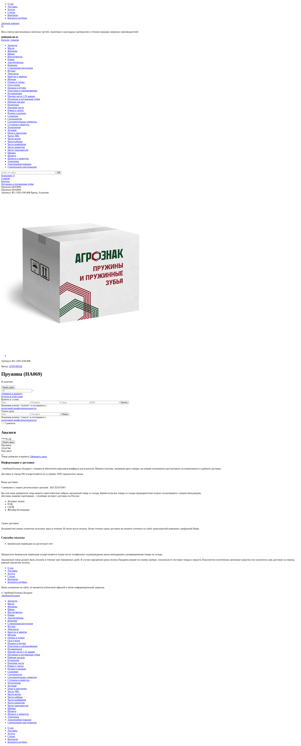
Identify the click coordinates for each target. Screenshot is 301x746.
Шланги (12, 155)
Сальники (13, 116)
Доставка (12, 6)
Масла (11, 48)
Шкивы (12, 152)
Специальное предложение (22, 167)
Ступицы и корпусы (18, 124)
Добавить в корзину (12, 393)
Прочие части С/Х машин (21, 96)
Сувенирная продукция (20, 68)
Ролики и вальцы (17, 113)
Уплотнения (14, 127)
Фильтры (12, 51)
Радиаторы (13, 104)
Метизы (12, 79)
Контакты (13, 15)
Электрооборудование (19, 164)
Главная (5, 178)
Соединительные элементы (22, 121)
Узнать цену (8, 387)
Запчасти (12, 45)
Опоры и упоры (16, 82)
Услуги (11, 9)
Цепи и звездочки (17, 133)
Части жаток (14, 138)
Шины (11, 53)
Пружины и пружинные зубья (24, 99)
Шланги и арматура (18, 158)
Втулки (11, 70)
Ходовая (12, 130)
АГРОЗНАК (15, 366)
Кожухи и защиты (17, 76)
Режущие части (16, 107)
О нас (11, 4)
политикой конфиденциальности (19, 408)
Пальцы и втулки (17, 87)
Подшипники (15, 93)
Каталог (5, 181)
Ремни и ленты (16, 110)
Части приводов (16, 147)
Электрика (13, 161)
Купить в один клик (12, 396)
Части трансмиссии (18, 150)
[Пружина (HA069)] (79, 272)
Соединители (15, 119)
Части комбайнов (17, 144)
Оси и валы (14, 85)
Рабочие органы (16, 102)
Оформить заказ (38, 456)
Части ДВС (14, 135)
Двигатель (13, 73)
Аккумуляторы (16, 62)
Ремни (11, 59)
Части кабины (15, 141)
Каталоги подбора (17, 18)
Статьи (11, 12)
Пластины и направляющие (22, 90)
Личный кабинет (10, 23)
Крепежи (12, 65)
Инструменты (15, 56)
